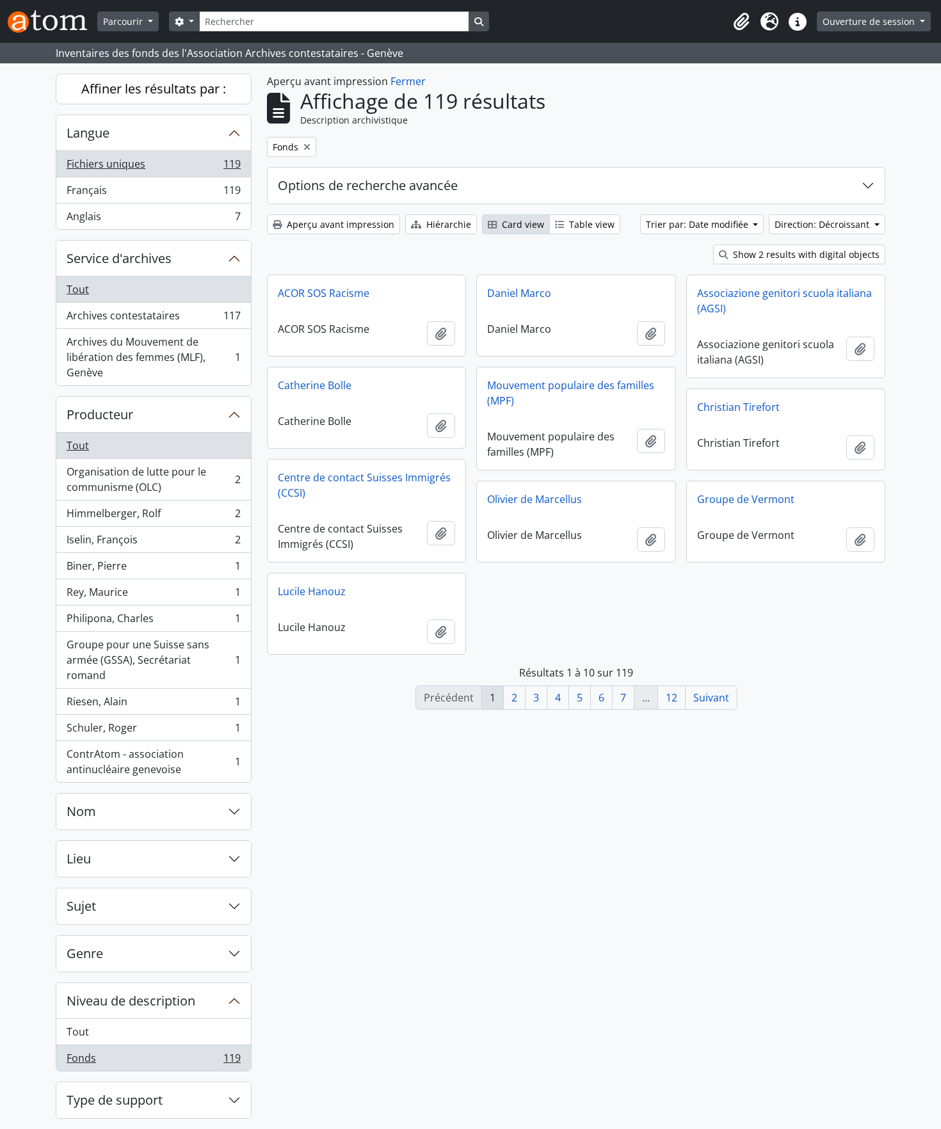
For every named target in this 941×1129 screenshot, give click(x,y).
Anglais (153, 219)
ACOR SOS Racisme (323, 293)
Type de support (115, 1100)
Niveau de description (131, 1000)
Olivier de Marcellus (534, 499)
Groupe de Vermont (745, 499)
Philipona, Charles (153, 621)
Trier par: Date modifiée (698, 224)
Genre (85, 953)
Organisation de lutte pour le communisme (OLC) (153, 479)
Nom (81, 811)
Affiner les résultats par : (153, 88)
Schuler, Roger (153, 731)
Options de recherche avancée (368, 185)
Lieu (79, 858)
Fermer (408, 81)
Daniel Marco (519, 293)
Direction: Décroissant (823, 224)
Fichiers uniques (153, 167)
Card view (521, 224)
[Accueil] (52, 21)
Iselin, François (153, 542)
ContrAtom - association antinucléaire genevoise (153, 761)
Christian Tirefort (738, 407)
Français (153, 193)
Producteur (100, 414)
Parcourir (124, 21)
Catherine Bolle (314, 385)
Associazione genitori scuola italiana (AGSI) (784, 301)
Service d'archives (119, 258)
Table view (591, 224)
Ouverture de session (870, 21)
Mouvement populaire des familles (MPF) (570, 393)
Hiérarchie (447, 224)
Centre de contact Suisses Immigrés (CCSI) (364, 485)
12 (671, 698)
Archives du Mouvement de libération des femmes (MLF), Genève (153, 357)
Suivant (711, 698)
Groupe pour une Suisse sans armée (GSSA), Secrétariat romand (153, 659)
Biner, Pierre (153, 569)
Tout (78, 289)
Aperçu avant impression (339, 224)
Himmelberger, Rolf (153, 516)
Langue (88, 132)
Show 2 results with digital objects (805, 254)
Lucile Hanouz (312, 591)
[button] (741, 22)
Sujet (81, 906)
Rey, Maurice (153, 595)
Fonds (153, 1061)
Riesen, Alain (153, 704)
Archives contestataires (153, 318)
